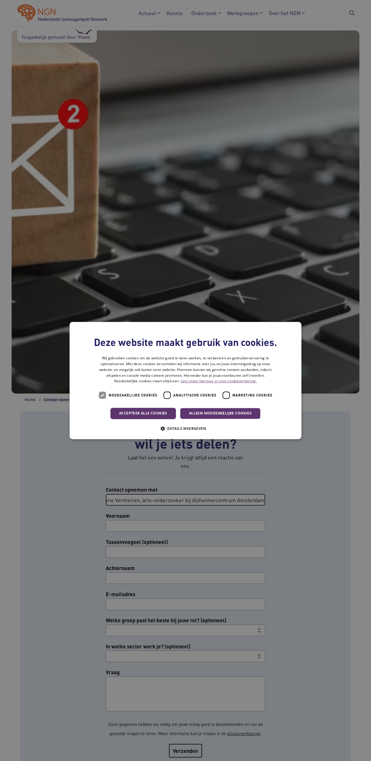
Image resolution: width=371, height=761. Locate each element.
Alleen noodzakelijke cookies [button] (220, 413)
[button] (185, 428)
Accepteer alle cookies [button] (143, 413)
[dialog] (185, 380)
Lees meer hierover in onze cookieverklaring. (219, 381)
